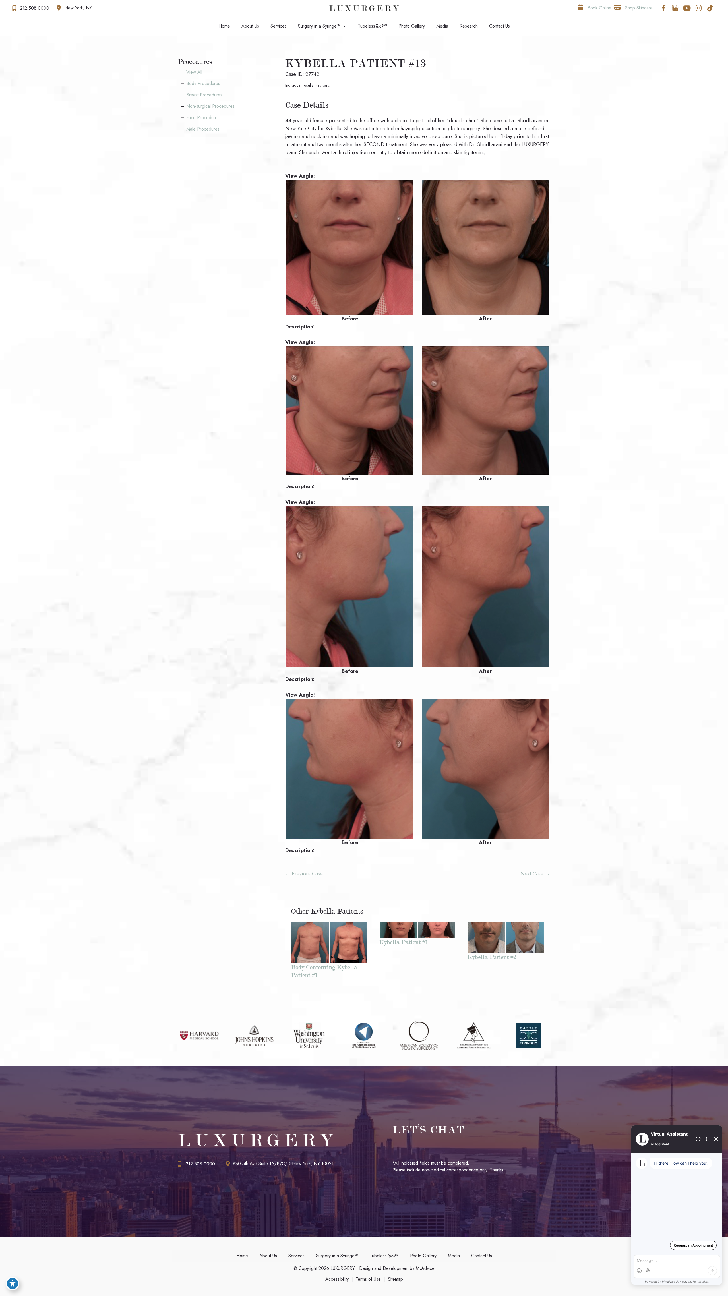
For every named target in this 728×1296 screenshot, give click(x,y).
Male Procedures (203, 129)
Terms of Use (368, 1279)
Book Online (598, 8)
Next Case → (535, 873)
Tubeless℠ (372, 26)
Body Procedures (203, 83)
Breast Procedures (204, 95)
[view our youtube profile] (687, 8)
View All (194, 72)
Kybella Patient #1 (403, 942)
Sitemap (395, 1279)
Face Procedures (203, 117)
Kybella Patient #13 (356, 63)
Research (469, 26)
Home (224, 26)
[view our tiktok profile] (710, 8)
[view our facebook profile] (663, 8)
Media (442, 26)
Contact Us (499, 26)
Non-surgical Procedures (210, 106)
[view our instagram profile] (698, 8)
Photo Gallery (411, 26)
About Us (250, 26)
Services (278, 26)
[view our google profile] (675, 8)
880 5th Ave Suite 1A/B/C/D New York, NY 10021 (283, 1163)
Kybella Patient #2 (491, 956)
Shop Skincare (638, 8)
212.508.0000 (200, 1164)
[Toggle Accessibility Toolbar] (12, 1283)
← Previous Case (304, 873)
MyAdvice (424, 1268)
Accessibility (337, 1279)
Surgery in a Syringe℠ (319, 26)
